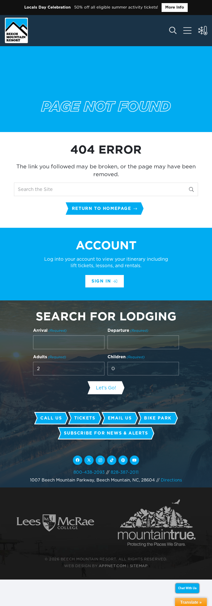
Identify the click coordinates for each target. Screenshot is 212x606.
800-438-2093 (89, 472)
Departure (128, 330)
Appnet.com (112, 565)
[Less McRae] (55, 523)
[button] (172, 30)
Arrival (50, 330)
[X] (89, 460)
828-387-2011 (125, 472)
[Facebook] (77, 460)
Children (126, 356)
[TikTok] (111, 460)
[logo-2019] (16, 30)
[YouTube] (134, 460)
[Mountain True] (156, 523)
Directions (171, 480)
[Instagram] (100, 460)
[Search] (191, 189)
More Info (174, 7)
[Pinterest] (123, 460)
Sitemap (139, 565)
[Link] (187, 30)
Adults (49, 356)
